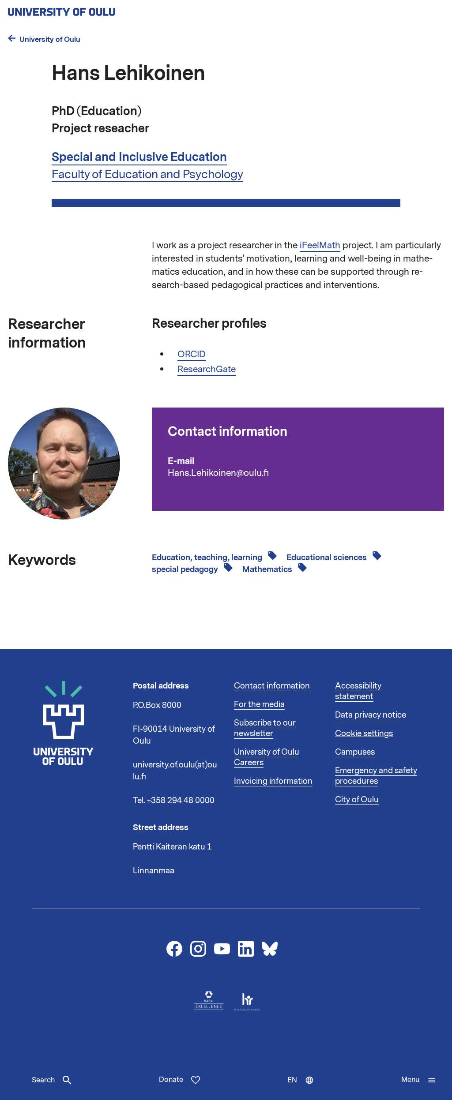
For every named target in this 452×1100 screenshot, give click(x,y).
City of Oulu (357, 799)
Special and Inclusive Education (139, 157)
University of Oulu (49, 39)
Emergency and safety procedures (376, 776)
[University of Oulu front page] (82, 9)
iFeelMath (320, 245)
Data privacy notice (370, 715)
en (304, 1087)
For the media (259, 704)
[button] (418, 1080)
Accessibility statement (358, 691)
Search (43, 1080)
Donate (171, 1080)
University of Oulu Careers (266, 757)
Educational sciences (327, 557)
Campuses (355, 752)
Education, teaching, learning (208, 557)
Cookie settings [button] (364, 733)
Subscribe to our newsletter (265, 728)
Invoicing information (273, 781)
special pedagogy (186, 569)
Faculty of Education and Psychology (147, 174)
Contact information (272, 686)
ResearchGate (206, 369)
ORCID (191, 354)
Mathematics (268, 569)
